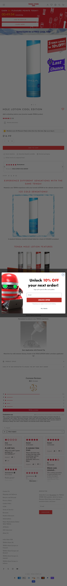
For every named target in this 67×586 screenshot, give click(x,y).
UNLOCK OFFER (44, 300)
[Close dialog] (63, 274)
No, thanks (44, 308)
